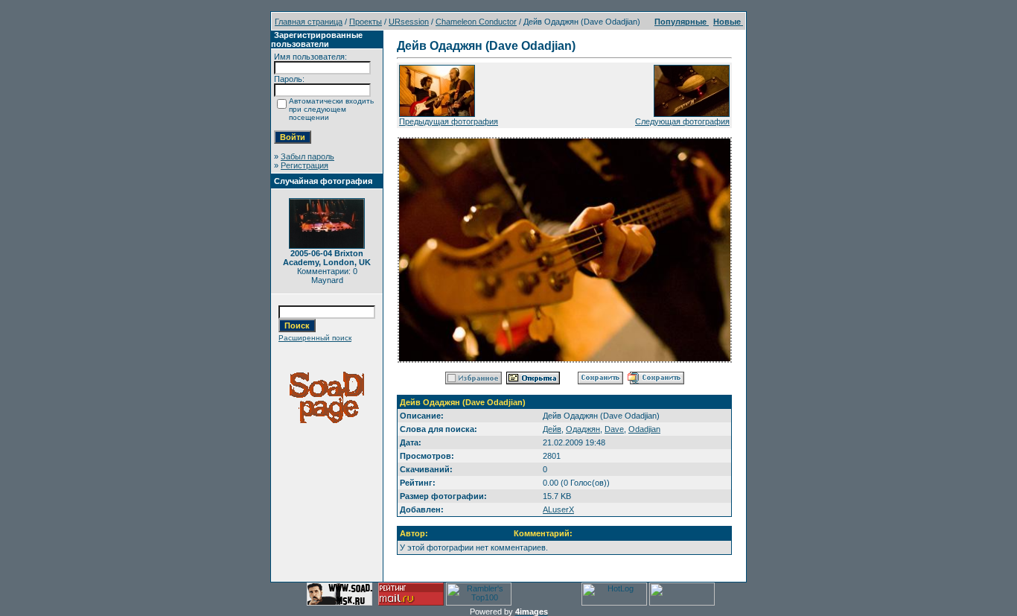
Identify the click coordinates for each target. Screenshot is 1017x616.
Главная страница (308, 21)
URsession (409, 21)
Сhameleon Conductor (476, 21)
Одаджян (583, 429)
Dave (614, 429)
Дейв (552, 429)
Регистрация (304, 165)
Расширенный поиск (314, 338)
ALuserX (558, 509)
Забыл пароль (307, 156)
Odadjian (644, 429)
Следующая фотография (682, 121)
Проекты (365, 21)
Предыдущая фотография (448, 121)
